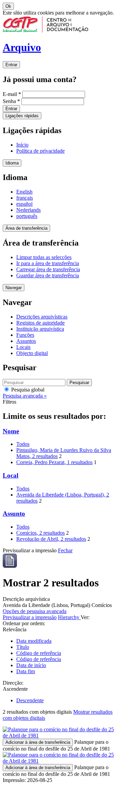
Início (22, 145)
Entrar (11, 64)
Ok (8, 6)
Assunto (14, 513)
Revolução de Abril (51, 539)
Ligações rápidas (22, 115)
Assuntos (26, 341)
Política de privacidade (40, 151)
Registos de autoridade (40, 323)
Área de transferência (26, 228)
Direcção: (13, 683)
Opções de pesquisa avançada (34, 611)
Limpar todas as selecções (44, 257)
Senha (11, 101)
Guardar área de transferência (47, 275)
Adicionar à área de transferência (37, 742)
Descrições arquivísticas (41, 317)
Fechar (65, 550)
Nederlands (28, 210)
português (26, 216)
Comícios (40, 533)
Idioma (12, 163)
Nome (11, 431)
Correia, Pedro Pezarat (54, 462)
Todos (22, 444)
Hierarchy (69, 617)
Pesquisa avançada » (25, 396)
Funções (25, 335)
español (24, 204)
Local (10, 475)
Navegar (13, 287)
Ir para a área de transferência (47, 263)
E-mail (12, 94)
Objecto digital (32, 353)
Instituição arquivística (40, 329)
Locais (23, 347)
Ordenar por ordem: (24, 623)
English (24, 192)
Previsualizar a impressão (30, 617)
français (24, 198)
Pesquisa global (27, 389)
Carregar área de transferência (48, 269)
